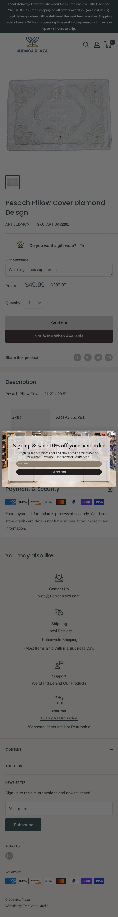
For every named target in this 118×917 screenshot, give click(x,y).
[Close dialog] (113, 433)
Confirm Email (59, 471)
